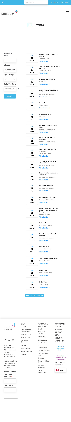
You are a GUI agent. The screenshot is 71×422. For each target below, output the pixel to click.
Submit (9, 96)
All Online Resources (41, 366)
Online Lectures (26, 351)
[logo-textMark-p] (9, 12)
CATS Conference (42, 371)
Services (41, 358)
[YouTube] (9, 340)
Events (40, 329)
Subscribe (10, 396)
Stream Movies (26, 348)
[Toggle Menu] (67, 12)
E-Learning (41, 337)
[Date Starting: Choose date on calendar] (18, 89)
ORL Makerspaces (42, 347)
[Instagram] (13, 340)
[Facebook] (5, 340)
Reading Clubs (26, 334)
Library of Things (44, 350)
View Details (43, 61)
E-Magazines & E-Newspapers (27, 330)
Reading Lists (25, 337)
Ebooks (23, 327)
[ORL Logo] (10, 326)
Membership (42, 343)
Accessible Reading (24, 341)
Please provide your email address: (10, 374)
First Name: (8, 386)
